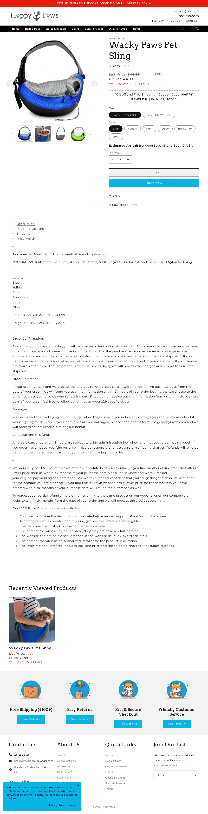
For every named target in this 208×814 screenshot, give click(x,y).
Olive (165, 128)
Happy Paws (108, 807)
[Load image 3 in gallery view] (60, 134)
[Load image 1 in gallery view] (25, 134)
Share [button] (116, 195)
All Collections (66, 760)
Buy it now (154, 183)
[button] (183, 29)
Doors (75, 28)
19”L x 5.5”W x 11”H (159, 114)
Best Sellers (64, 771)
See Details (31, 719)
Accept (73, 805)
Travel (136, 28)
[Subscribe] (195, 775)
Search (61, 755)
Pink (149, 128)
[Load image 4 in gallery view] (78, 134)
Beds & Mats (32, 28)
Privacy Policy (57, 805)
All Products (65, 766)
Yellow (132, 128)
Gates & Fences (94, 28)
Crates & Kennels (56, 28)
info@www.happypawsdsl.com (33, 760)
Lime (116, 136)
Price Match (26, 238)
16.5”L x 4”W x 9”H (125, 114)
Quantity (114, 152)
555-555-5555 (189, 16)
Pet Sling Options (30, 228)
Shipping (24, 233)
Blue (116, 128)
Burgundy (185, 128)
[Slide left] (9, 83)
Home (16, 28)
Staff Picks (64, 777)
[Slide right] (94, 83)
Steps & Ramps (118, 28)
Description (26, 224)
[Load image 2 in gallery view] (43, 134)
